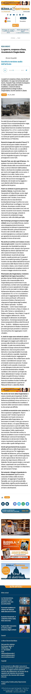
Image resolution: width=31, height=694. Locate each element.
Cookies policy (14, 682)
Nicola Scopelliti (11, 58)
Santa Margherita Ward (22, 30)
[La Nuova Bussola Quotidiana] (15, 9)
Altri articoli (16, 586)
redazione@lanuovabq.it (8, 653)
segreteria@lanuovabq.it (8, 655)
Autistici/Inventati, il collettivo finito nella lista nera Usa (8, 618)
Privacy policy (5, 682)
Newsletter (23, 21)
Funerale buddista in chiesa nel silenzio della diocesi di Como (8, 609)
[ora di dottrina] (15, 571)
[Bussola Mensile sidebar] (15, 549)
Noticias (9, 21)
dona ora (23, 18)
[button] (15, 25)
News (9, 18)
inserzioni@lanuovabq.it (8, 657)
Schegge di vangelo (8, 30)
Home (13, 38)
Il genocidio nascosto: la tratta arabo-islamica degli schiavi (9, 628)
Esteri (18, 38)
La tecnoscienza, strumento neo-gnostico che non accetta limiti (7, 601)
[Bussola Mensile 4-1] (15, 527)
